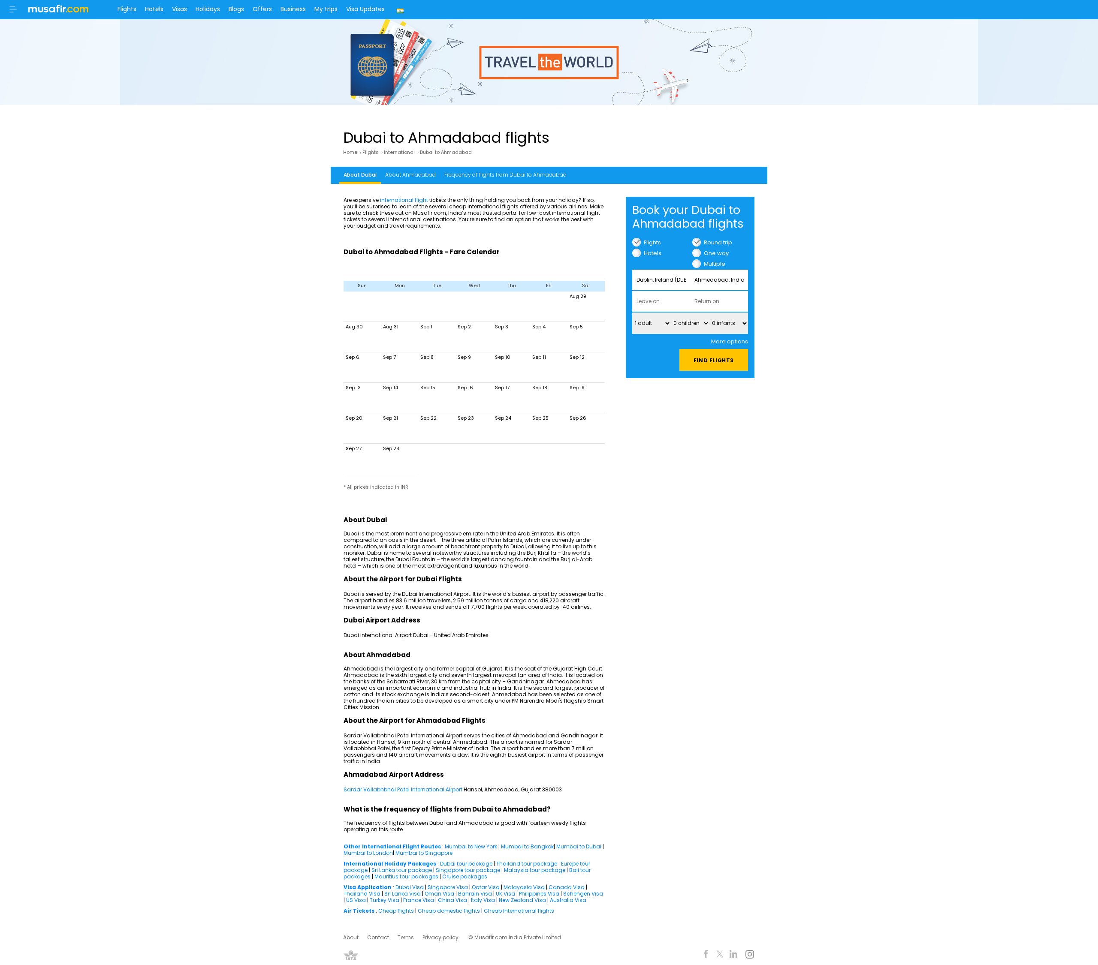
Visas (179, 9)
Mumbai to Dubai (578, 846)
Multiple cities (714, 264)
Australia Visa (568, 900)
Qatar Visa (486, 887)
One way (716, 253)
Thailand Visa (362, 893)
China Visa (452, 900)
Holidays (208, 9)
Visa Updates (365, 9)
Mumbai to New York (471, 846)
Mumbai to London (368, 853)
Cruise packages (464, 876)
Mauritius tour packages (406, 876)
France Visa (418, 900)
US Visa (356, 900)
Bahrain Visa (475, 893)
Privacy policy (440, 937)
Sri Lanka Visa (402, 893)
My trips (326, 9)
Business (293, 9)
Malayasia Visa (524, 887)
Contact (378, 937)
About (351, 937)
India (401, 9)
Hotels (154, 9)
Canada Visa (567, 887)
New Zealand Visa (522, 900)
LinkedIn (733, 955)
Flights (127, 9)
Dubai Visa (409, 887)
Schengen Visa (583, 893)
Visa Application (368, 887)
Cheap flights (396, 910)
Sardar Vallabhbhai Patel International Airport (404, 789)
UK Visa (505, 893)
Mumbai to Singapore (423, 853)
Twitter (720, 955)
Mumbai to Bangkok (527, 846)
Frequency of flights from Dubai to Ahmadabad (505, 174)
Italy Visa (483, 900)
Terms (406, 937)
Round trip (718, 242)
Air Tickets (359, 910)
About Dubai (360, 174)
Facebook (706, 955)
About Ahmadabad (410, 174)
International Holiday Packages (390, 863)
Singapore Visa (448, 887)
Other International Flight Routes (392, 846)
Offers (262, 9)
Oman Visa (439, 893)
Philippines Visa (539, 893)
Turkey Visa (384, 900)
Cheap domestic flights (449, 910)
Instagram (749, 955)
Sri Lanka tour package (401, 870)
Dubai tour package (466, 863)
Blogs (236, 9)
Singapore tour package (468, 870)
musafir (58, 11)
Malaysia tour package (534, 870)
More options (729, 341)
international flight (404, 200)
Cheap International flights (519, 910)
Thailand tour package (526, 863)
